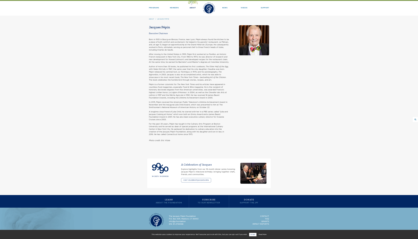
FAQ (267, 219)
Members (174, 8)
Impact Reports (261, 224)
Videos (244, 8)
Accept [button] (252, 234)
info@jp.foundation (177, 221)
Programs (154, 8)
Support (265, 8)
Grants (265, 221)
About (193, 8)
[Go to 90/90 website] (165, 170)
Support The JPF (249, 201)
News (225, 8)
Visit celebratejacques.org (196, 180)
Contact (264, 216)
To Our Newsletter (209, 201)
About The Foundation (169, 201)
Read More (262, 234)
